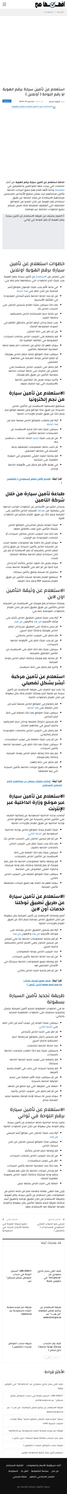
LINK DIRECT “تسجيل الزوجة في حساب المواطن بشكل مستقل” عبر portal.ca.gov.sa (36, 1398)
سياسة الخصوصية (39, 1471)
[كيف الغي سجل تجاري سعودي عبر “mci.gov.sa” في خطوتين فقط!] (48, 1259)
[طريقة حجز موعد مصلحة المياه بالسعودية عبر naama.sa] (19, 1295)
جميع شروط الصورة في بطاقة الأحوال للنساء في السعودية (15, 1227)
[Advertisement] (33, 51)
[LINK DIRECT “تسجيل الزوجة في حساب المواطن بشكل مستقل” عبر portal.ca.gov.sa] (19, 1259)
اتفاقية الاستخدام (14, 1465)
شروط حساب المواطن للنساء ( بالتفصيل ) (43, 1445)
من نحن (55, 1471)
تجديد (36, 438)
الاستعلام (41, 276)
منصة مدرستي (20, 1477)
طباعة (41, 510)
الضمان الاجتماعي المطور (42, 1477)
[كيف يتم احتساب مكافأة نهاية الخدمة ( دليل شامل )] (48, 1331)
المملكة (60, 189)
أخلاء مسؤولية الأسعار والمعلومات (43, 1465)
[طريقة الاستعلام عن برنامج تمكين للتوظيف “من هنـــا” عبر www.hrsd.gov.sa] (48, 1295)
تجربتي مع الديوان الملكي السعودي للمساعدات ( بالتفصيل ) (51, 1227)
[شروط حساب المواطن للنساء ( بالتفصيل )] (19, 1331)
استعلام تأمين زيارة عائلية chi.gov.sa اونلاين (42, 1453)
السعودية (6, 101)
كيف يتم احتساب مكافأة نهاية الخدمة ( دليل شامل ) (37, 1438)
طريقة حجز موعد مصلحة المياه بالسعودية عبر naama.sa (36, 1431)
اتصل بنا (24, 1471)
